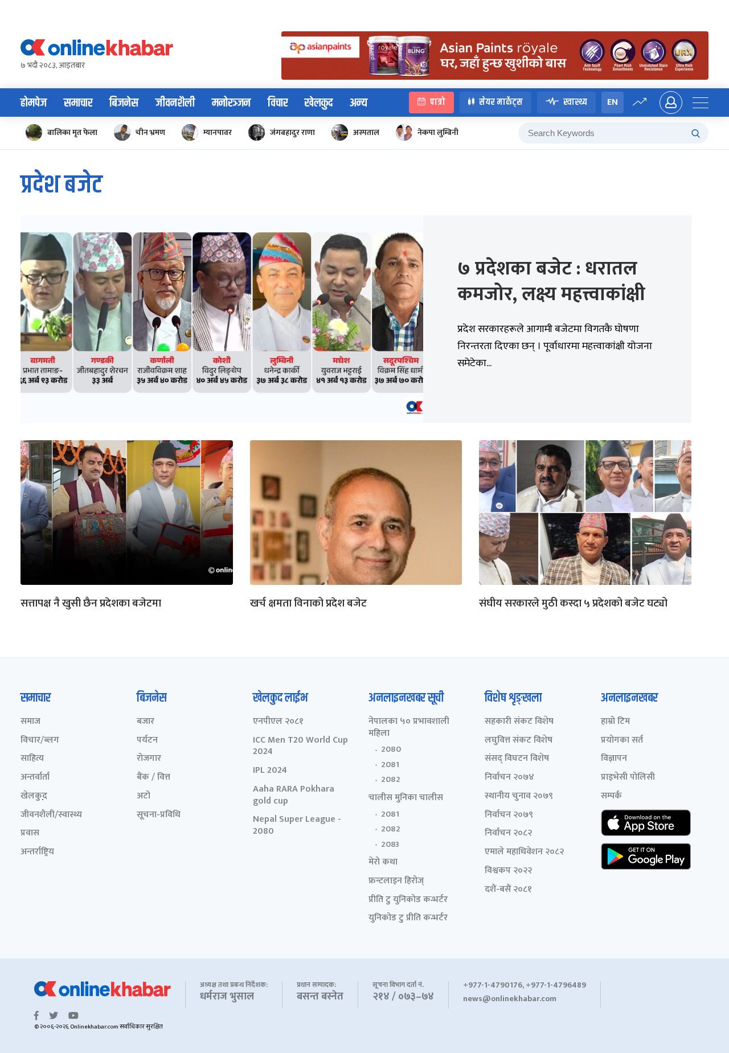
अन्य (358, 103)
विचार (278, 103)
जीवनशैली (175, 103)
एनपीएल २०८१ (278, 722)
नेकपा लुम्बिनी (437, 132)
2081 (390, 765)
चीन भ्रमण (150, 132)
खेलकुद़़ (34, 796)
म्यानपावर (217, 132)
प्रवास (30, 833)
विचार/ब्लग (40, 741)
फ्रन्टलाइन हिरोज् (396, 881)
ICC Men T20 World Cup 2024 (300, 747)
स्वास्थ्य (575, 102)
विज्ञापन (614, 759)
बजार (145, 722)
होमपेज (34, 103)
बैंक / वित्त (153, 778)
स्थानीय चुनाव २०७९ (519, 796)
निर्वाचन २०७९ (509, 815)
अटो (143, 796)
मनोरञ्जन (231, 103)
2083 (390, 844)
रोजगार (149, 759)
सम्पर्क (611, 796)
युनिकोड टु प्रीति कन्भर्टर (408, 918)
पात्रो (437, 102)
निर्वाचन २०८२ (508, 833)
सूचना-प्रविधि (159, 815)
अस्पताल (366, 132)
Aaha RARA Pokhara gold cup (293, 796)
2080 (391, 749)
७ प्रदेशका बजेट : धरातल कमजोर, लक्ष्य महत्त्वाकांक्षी (551, 281)
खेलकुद (319, 103)
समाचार (78, 103)
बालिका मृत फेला (72, 132)
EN (612, 102)
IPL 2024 (270, 771)
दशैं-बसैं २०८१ (508, 890)
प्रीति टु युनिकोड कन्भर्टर (408, 900)
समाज (30, 722)
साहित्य (32, 759)
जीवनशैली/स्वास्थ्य (51, 815)
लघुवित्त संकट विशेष (518, 741)
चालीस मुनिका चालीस (405, 798)
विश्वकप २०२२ (508, 871)
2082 (390, 779)
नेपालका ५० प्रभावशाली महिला (408, 728)
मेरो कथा (383, 862)
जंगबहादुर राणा (292, 132)
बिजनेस (123, 103)
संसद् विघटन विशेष (517, 759)
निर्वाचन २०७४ (509, 778)
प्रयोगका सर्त (622, 741)
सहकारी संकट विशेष (519, 722)
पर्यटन (147, 741)
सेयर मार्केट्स (501, 102)
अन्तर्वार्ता (35, 778)
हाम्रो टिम (615, 722)
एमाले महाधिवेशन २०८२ (524, 852)
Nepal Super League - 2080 (297, 826)
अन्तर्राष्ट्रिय (37, 852)
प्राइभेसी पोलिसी (628, 778)
